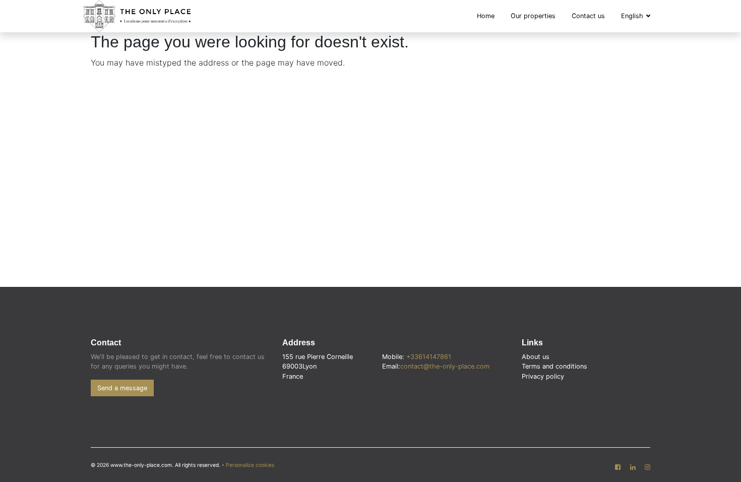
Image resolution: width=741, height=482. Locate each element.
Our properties (533, 16)
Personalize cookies (250, 465)
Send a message (122, 388)
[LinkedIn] (632, 467)
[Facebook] (617, 467)
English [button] (633, 16)
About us (535, 356)
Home (486, 16)
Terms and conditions (554, 366)
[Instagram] (647, 467)
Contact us (588, 16)
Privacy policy (543, 376)
